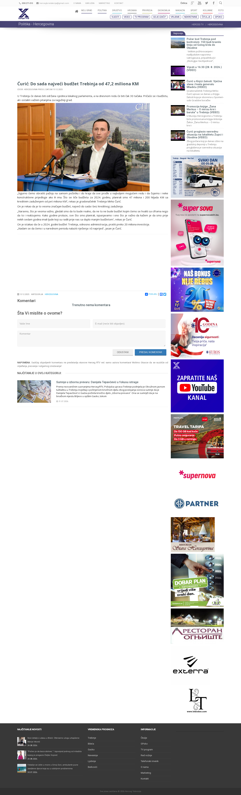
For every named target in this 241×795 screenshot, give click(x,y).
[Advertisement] (92, 56)
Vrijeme (175, 17)
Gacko (91, 749)
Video (127, 17)
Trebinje (92, 738)
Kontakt (145, 778)
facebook (213, 3)
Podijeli (153, 294)
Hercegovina (51, 294)
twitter (206, 3)
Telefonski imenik (150, 761)
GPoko (218, 17)
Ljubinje (92, 761)
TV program (142, 17)
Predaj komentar (150, 352)
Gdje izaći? (159, 17)
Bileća (91, 743)
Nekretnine (190, 17)
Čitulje (206, 17)
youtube (199, 3)
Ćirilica (183, 3)
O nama (145, 767)
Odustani (123, 352)
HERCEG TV (198, 24)
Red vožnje (146, 755)
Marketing (146, 773)
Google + (192, 3)
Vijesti (115, 17)
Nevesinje (93, 755)
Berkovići (92, 767)
